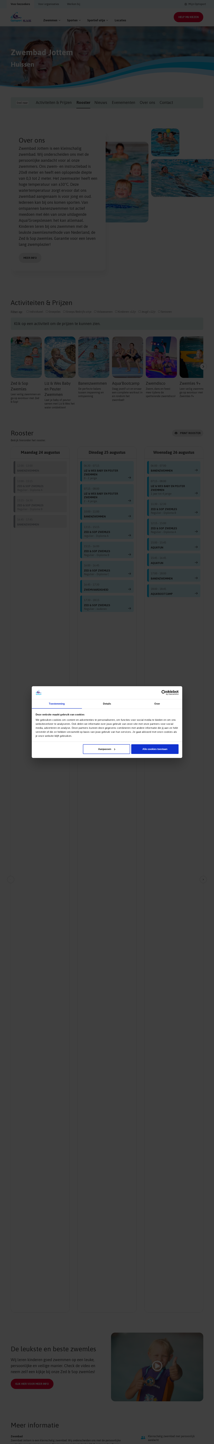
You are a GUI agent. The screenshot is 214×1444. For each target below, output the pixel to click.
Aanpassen (104, 749)
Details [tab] (107, 703)
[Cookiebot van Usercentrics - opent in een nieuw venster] (164, 692)
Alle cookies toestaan (154, 749)
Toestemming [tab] (57, 703)
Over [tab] (157, 703)
